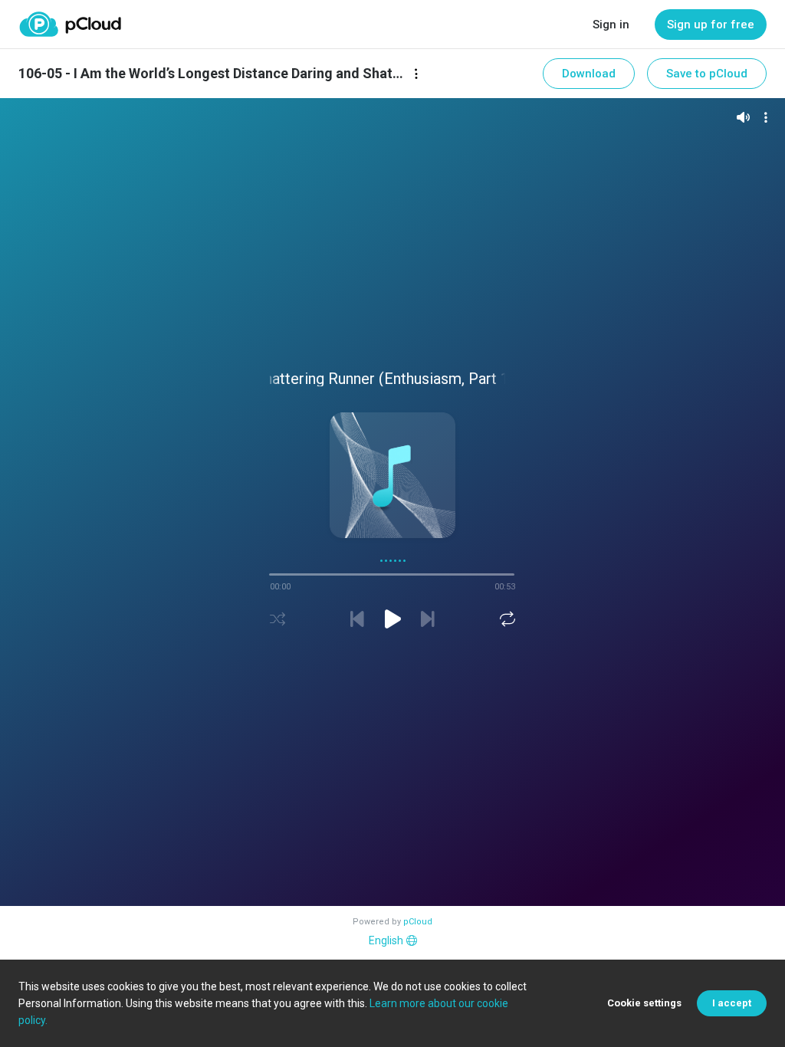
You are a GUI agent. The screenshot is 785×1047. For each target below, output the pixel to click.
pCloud (417, 922)
